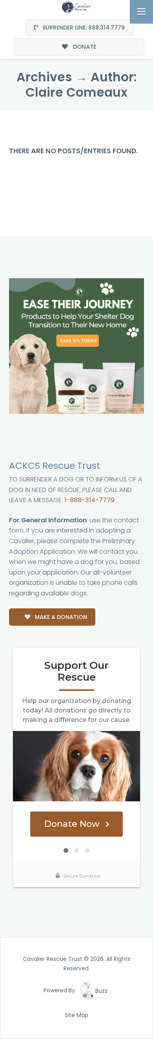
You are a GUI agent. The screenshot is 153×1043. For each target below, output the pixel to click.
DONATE (84, 46)
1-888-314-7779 (89, 500)
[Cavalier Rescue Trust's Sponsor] (76, 345)
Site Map (76, 1015)
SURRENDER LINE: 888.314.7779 (83, 27)
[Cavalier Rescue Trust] (76, 6)
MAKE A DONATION (60, 617)
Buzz (100, 991)
